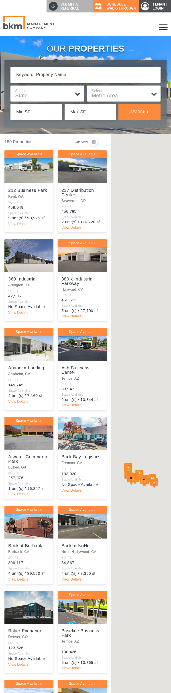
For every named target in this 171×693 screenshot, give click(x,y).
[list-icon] (103, 142)
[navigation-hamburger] (163, 27)
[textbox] (47, 95)
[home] (29, 22)
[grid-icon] (94, 142)
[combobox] (47, 96)
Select (20, 90)
